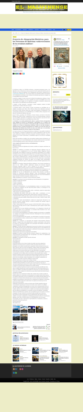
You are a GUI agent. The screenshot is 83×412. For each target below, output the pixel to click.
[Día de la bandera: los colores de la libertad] (55, 350)
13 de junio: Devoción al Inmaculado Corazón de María (64, 358)
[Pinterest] (20, 73)
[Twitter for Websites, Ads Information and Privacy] (69, 64)
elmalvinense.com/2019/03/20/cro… (61, 45)
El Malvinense (18, 29)
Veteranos (30, 29)
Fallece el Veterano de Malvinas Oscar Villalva (44, 338)
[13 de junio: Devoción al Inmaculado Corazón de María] (55, 358)
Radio (70, 29)
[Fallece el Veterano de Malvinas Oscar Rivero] (16, 338)
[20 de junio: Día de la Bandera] (16, 358)
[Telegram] (18, 73)
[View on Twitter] (69, 39)
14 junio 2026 (42, 360)
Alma (54, 29)
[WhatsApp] (15, 73)
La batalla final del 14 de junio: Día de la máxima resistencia (44, 358)
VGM (22, 322)
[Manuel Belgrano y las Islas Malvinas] (16, 350)
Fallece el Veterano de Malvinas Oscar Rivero (24, 338)
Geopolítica (43, 29)
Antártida (50, 29)
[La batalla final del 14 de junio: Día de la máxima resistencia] (35, 358)
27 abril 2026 (23, 340)
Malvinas (24, 29)
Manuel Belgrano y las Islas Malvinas (25, 351)
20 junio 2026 (23, 352)
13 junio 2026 (62, 360)
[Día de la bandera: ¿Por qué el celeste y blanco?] (35, 350)
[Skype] (24, 73)
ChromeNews (52, 381)
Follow (63, 39)
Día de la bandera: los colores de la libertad (63, 351)
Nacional (36, 29)
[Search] (65, 30)
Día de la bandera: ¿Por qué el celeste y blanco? (45, 351)
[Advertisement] (41, 21)
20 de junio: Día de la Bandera (24, 358)
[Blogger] (22, 73)
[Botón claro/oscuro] (64, 29)
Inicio (13, 29)
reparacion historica (18, 322)
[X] (13, 73)
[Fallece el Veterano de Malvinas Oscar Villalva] (35, 338)
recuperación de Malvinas (18, 93)
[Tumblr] (17, 73)
